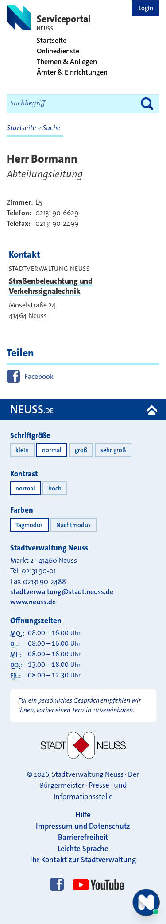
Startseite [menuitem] (51, 40)
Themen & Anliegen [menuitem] (67, 61)
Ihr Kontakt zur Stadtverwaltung (83, 859)
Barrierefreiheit (83, 837)
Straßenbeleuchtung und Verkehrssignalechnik (51, 286)
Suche (51, 127)
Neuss (32, 409)
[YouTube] (96, 876)
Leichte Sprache (83, 848)
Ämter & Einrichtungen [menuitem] (72, 72)
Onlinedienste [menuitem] (58, 51)
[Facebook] (57, 885)
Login (146, 8)
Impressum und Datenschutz (83, 826)
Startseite (22, 127)
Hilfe (83, 814)
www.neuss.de (33, 601)
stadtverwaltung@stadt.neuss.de (61, 591)
